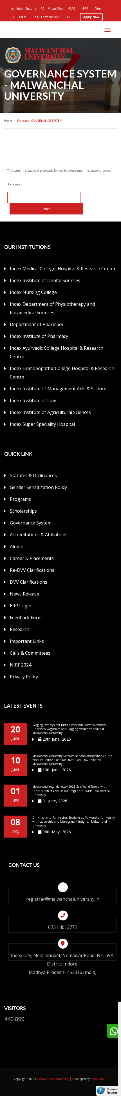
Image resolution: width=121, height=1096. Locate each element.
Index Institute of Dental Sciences (45, 280)
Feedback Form (26, 617)
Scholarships (23, 511)
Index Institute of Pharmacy (39, 336)
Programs (20, 499)
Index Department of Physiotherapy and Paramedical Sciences (52, 308)
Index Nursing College (33, 292)
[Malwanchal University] (62, 55)
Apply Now (91, 17)
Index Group (99, 1079)
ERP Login (20, 606)
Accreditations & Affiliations (39, 535)
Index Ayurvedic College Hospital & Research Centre (56, 352)
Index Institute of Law (33, 400)
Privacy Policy (24, 677)
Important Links (27, 641)
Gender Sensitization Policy (38, 487)
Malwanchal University (53, 1079)
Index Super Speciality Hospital (42, 424)
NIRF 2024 (20, 665)
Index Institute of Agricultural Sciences (50, 412)
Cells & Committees (30, 653)
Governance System (30, 523)
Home (9, 121)
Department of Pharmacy (36, 324)
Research (19, 629)
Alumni (17, 546)
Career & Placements (32, 558)
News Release (24, 594)
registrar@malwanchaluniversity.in (62, 899)
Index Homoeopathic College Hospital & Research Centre (62, 372)
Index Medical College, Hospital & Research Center (63, 268)
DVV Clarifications (28, 582)
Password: (15, 184)
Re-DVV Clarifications (32, 570)
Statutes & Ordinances (33, 475)
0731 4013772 (62, 927)
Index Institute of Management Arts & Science (58, 389)
